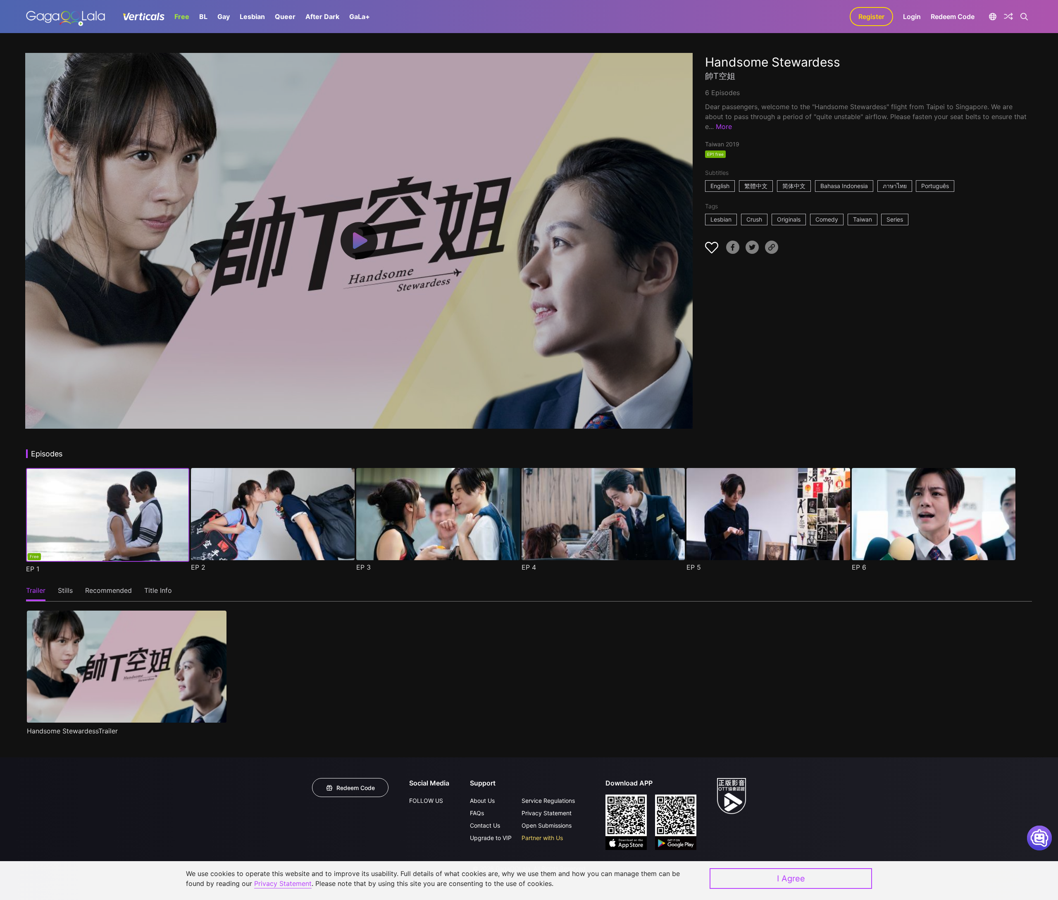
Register (871, 16)
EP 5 (693, 567)
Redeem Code (953, 16)
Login (912, 16)
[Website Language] (992, 17)
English (719, 185)
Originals (789, 219)
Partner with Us (542, 837)
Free (181, 16)
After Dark (322, 16)
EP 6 (859, 567)
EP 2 (198, 567)
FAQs (477, 812)
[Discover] (1008, 16)
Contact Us (485, 825)
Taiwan (862, 219)
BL (203, 16)
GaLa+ (359, 16)
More (724, 126)
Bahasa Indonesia (844, 185)
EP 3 (363, 567)
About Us (482, 800)
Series (894, 219)
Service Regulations (548, 800)
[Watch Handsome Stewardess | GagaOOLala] (65, 16)
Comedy (826, 219)
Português (935, 185)
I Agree (791, 878)
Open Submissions (547, 825)
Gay (223, 16)
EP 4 (529, 567)
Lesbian (252, 16)
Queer (285, 16)
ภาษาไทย (895, 185)
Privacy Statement (547, 812)
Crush (754, 219)
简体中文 (793, 185)
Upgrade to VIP (491, 837)
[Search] (1024, 17)
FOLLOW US (426, 800)
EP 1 (32, 569)
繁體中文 (755, 185)
